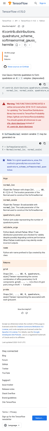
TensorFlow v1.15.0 (13, 11)
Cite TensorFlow (9, 402)
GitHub (5, 364)
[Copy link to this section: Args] (10, 178)
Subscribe (40, 418)
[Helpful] (19, 26)
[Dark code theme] (40, 84)
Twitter (5, 369)
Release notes (8, 389)
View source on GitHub (18, 66)
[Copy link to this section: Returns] (13, 262)
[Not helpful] (23, 26)
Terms (5, 412)
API (16, 21)
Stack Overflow (8, 393)
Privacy (13, 412)
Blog (4, 356)
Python (42, 21)
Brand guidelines (9, 398)
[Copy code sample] (44, 84)
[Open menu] (4, 3)
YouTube (6, 373)
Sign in (43, 3)
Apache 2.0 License (10, 332)
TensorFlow (6, 21)
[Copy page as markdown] (25, 45)
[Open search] (35, 3)
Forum (5, 360)
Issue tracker (7, 385)
